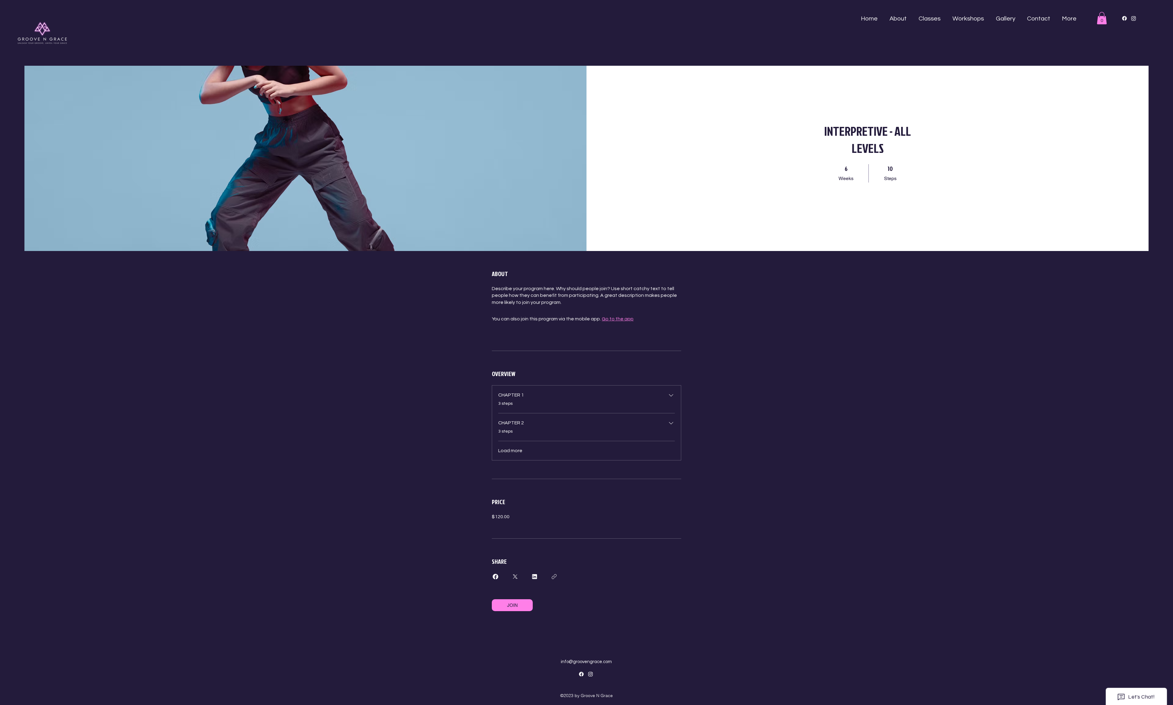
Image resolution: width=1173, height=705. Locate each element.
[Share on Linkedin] (534, 576)
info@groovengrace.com (586, 661)
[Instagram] (1134, 18)
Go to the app (618, 318)
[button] (897, 18)
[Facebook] (1124, 18)
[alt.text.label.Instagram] (590, 674)
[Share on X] (515, 576)
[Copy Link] (554, 576)
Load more (510, 450)
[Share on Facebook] (495, 576)
